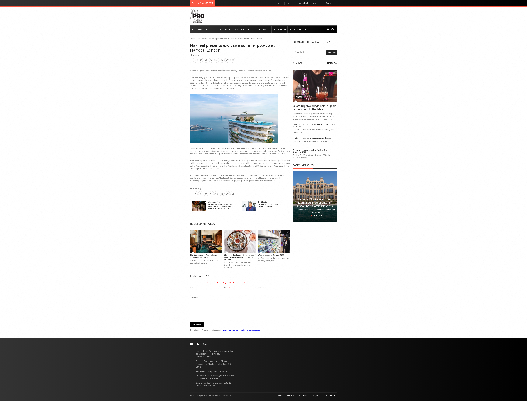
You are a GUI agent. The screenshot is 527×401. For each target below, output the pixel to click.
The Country (196, 29)
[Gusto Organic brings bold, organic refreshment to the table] (315, 86)
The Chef (207, 29)
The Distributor (220, 29)
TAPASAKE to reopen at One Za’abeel (212, 371)
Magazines (317, 3)
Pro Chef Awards (263, 29)
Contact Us (330, 3)
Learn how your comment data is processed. (241, 330)
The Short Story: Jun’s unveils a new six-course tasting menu (204, 256)
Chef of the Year (279, 29)
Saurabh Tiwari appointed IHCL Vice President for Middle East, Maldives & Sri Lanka (214, 364)
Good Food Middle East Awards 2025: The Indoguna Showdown (314, 125)
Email (227, 287)
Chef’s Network (295, 29)
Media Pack (303, 3)
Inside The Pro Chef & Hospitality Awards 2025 (312, 138)
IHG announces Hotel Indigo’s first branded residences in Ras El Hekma (215, 377)
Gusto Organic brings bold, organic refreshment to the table (314, 107)
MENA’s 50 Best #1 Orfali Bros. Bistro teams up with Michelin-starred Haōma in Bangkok (220, 205)
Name (193, 287)
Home (279, 3)
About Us (290, 3)
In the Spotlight (247, 29)
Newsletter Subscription (311, 41)
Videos (299, 97)
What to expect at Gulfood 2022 (271, 255)
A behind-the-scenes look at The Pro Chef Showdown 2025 (310, 151)
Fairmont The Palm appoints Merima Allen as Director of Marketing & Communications (315, 203)
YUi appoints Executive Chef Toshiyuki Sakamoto (269, 204)
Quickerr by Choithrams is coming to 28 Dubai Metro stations (213, 384)
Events (306, 29)
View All (333, 63)
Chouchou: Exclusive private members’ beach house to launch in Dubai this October (240, 257)
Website (261, 287)
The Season (233, 29)
